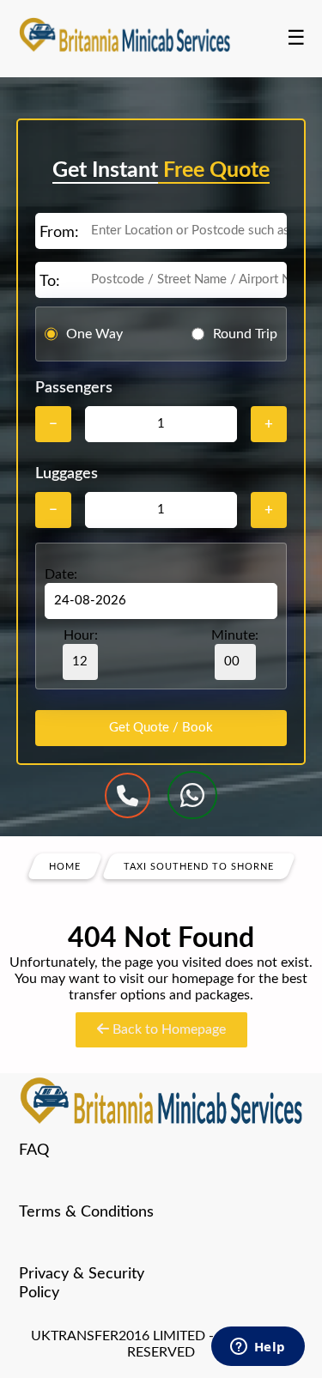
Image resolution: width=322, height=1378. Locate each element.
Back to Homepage (167, 1029)
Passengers (73, 388)
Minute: (234, 635)
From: (59, 232)
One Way (94, 334)
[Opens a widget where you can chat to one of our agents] (257, 1347)
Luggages (66, 474)
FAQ (34, 1150)
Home (65, 866)
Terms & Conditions (86, 1212)
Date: (61, 574)
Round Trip (245, 334)
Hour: (81, 635)
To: (49, 281)
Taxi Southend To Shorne (199, 866)
